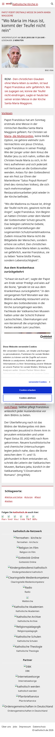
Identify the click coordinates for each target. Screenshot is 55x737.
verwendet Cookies (38, 382)
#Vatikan (9, 501)
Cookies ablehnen (27, 398)
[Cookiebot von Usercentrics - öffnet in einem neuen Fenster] (40, 337)
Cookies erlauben (27, 390)
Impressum (25, 726)
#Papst (38, 497)
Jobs (15, 726)
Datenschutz (39, 726)
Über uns (6, 726)
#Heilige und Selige (13, 497)
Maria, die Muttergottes (18, 136)
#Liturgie (28, 497)
